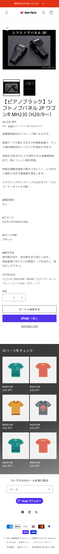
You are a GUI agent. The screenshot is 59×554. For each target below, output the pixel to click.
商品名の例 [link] (7, 386)
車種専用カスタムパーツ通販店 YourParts (29, 538)
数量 (4, 291)
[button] (6, 12)
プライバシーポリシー (42, 542)
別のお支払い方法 (29, 326)
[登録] (48, 489)
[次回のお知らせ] (53, 3)
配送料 (10, 126)
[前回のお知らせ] (6, 3)
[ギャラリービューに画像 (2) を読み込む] (29, 88)
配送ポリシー (23, 547)
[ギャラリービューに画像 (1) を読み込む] (11, 88)
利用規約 (11, 547)
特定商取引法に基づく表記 (43, 547)
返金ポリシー (24, 542)
